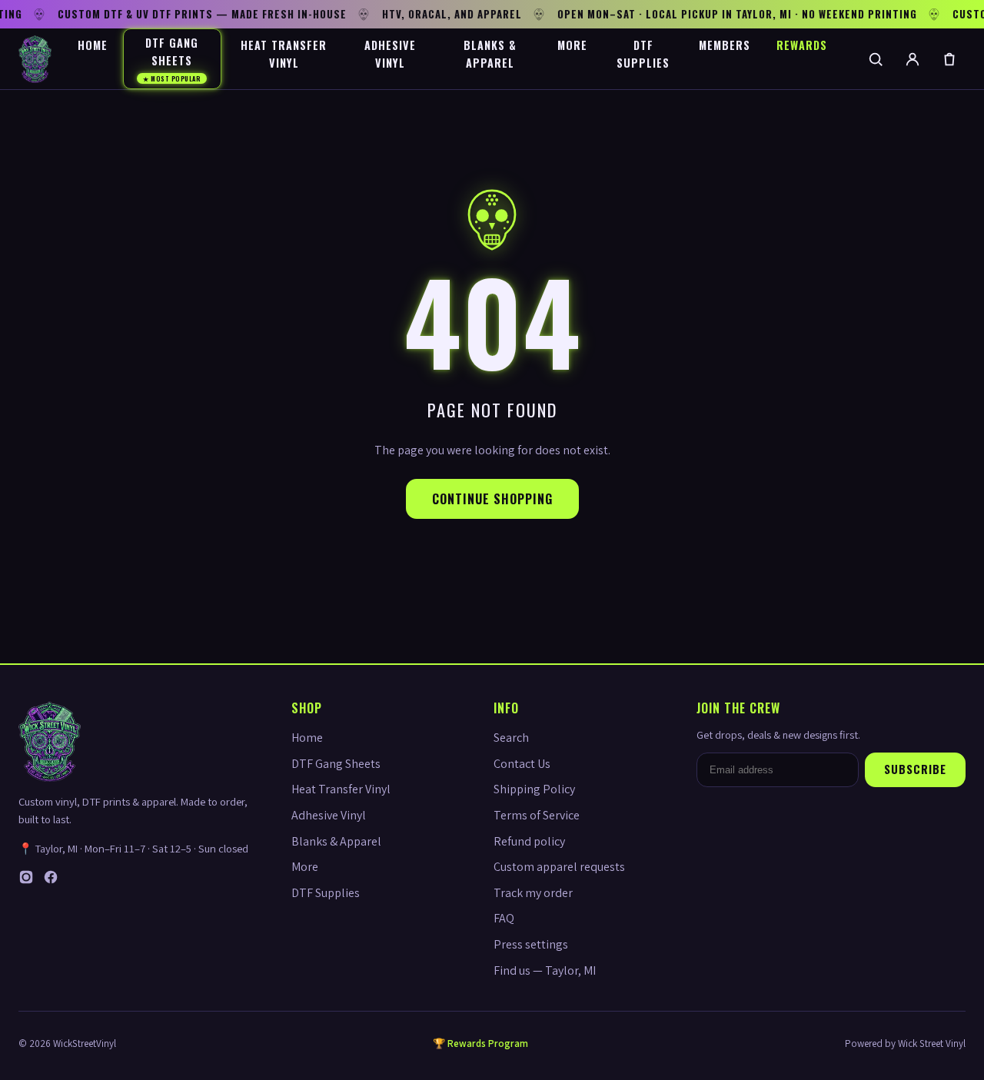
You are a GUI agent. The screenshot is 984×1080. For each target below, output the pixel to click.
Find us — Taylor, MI (545, 970)
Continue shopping (492, 499)
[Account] (912, 59)
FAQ (504, 918)
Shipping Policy (534, 789)
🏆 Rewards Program (480, 1043)
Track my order (533, 893)
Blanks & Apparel (490, 54)
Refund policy (529, 841)
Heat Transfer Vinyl (284, 54)
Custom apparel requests (559, 867)
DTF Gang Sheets (172, 59)
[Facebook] (50, 880)
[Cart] (949, 59)
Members (724, 45)
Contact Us (522, 764)
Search (511, 737)
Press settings (531, 944)
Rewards (801, 45)
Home (93, 45)
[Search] (875, 59)
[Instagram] (26, 880)
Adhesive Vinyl (390, 54)
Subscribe (915, 769)
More (572, 45)
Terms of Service (537, 815)
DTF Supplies (643, 54)
